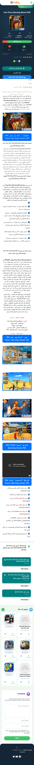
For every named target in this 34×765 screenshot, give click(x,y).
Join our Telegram (16, 77)
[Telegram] (19, 61)
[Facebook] (20, 757)
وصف (30, 83)
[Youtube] (17, 757)
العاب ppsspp (7, 37)
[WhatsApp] (14, 61)
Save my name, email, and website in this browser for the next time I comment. (17, 732)
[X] (16, 61)
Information (24, 569)
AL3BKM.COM (16, 750)
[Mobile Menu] (31, 2)
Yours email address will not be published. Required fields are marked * (17, 700)
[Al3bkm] (15, 2)
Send (17, 738)
